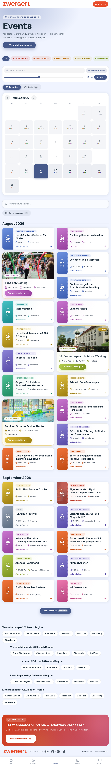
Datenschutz (101, 751)
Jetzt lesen (100, 4)
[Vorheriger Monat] (7, 97)
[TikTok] (64, 751)
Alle (6, 59)
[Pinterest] (58, 751)
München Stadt (12, 633)
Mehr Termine (55, 610)
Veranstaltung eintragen (21, 45)
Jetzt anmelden (19, 738)
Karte (32, 87)
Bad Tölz (81, 633)
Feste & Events (83, 59)
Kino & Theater (21, 59)
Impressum (87, 751)
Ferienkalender (62, 59)
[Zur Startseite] (16, 4)
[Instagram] (46, 751)
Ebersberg (97, 633)
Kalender (13, 87)
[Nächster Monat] (34, 97)
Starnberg (10, 640)
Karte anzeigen (18, 213)
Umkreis (100, 77)
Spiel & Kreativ (42, 59)
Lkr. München (32, 633)
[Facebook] (52, 751)
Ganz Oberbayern (21, 653)
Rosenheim (50, 633)
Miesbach (66, 633)
